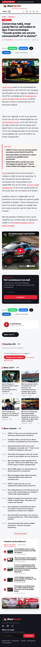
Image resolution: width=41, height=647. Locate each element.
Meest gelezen (10, 545)
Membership (6, 641)
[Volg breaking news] (23, 11)
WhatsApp (12, 48)
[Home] (12, 5)
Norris (4, 173)
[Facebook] (8, 626)
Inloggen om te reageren (14, 357)
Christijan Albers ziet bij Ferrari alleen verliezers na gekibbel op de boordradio (21, 157)
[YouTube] (3, 626)
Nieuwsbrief (31, 641)
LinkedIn (6, 52)
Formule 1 (12, 17)
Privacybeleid (6, 643)
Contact (23, 641)
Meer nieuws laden (20, 533)
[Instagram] (13, 626)
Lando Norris (7, 87)
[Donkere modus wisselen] (33, 11)
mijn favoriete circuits (10, 122)
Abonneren (33, 600)
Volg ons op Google (21, 52)
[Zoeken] (37, 11)
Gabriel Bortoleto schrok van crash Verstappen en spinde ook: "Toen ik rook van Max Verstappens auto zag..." (21, 164)
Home (4, 17)
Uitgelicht (22, 545)
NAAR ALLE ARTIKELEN (20, 8)
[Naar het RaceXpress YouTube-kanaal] (20, 603)
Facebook (23, 48)
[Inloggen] (30, 11)
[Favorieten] (26, 11)
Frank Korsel (9, 40)
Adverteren (15, 641)
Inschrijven (20, 297)
